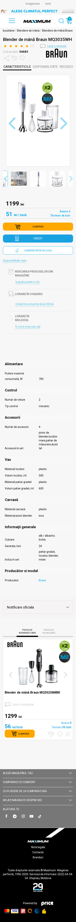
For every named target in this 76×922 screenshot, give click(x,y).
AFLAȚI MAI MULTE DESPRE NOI (22, 800)
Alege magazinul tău (18, 773)
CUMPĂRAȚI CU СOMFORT (19, 782)
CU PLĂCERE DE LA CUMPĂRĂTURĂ (25, 791)
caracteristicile (17, 67)
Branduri (38, 857)
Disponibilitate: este (14, 260)
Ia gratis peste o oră (27, 281)
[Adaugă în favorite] (60, 734)
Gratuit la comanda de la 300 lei (34, 304)
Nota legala (38, 847)
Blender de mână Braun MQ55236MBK (32, 692)
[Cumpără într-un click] (67, 733)
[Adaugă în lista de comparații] (51, 734)
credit (38, 238)
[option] (38, 11)
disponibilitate (45, 67)
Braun (42, 580)
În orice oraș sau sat (27, 326)
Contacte (38, 852)
